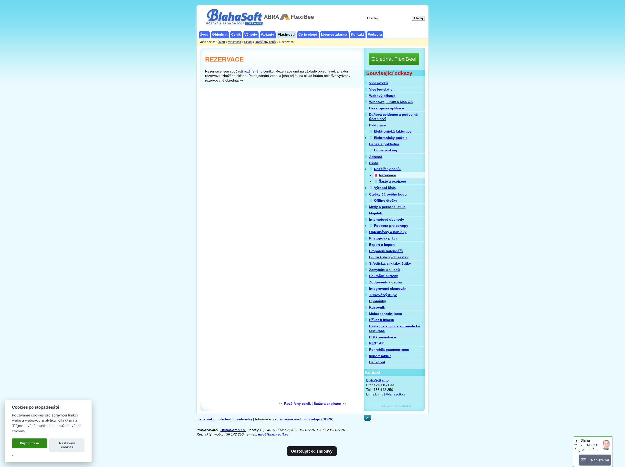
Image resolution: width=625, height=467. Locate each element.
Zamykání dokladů (384, 270)
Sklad (373, 163)
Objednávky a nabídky (387, 232)
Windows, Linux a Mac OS (391, 102)
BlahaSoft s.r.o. (378, 380)
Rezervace (387, 175)
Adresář (375, 157)
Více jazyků (378, 83)
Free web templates (394, 406)
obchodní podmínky (235, 419)
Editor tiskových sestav (388, 257)
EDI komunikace (382, 337)
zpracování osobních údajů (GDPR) (304, 419)
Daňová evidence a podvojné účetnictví (393, 117)
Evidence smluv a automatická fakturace (394, 328)
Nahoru (370, 417)
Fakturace (377, 125)
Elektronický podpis (390, 138)
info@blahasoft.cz (392, 394)
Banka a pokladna (384, 144)
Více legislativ (380, 89)
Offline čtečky (385, 200)
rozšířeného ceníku (259, 71)
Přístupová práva (383, 238)
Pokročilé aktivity (383, 276)
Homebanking (385, 150)
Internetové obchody (386, 219)
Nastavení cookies (67, 445)
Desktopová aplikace (386, 108)
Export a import (382, 245)
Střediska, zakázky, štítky (390, 263)
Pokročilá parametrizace (389, 350)
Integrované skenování (388, 289)
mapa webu (206, 419)
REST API (377, 343)
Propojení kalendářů (386, 251)
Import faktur (380, 356)
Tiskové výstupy (383, 295)
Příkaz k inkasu (381, 320)
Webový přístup (382, 96)
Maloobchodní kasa (385, 314)
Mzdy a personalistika (387, 207)
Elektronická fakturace (392, 131)
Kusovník (377, 307)
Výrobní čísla (385, 188)
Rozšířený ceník (387, 169)
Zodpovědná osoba (385, 282)
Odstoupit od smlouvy (312, 451)
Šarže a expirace (392, 181)
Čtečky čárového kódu (388, 194)
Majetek (375, 213)
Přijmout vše (29, 443)
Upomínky (377, 301)
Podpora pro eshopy (391, 226)
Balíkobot (377, 362)
